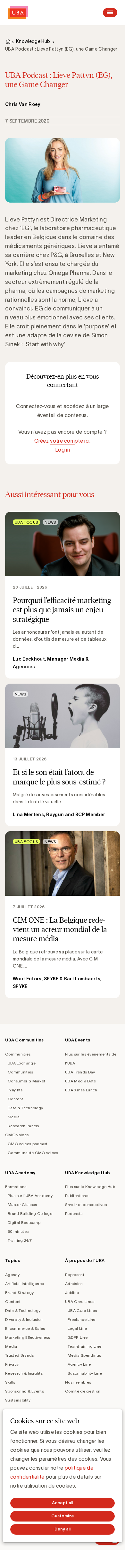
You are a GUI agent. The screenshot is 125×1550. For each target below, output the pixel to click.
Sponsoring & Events (24, 1391)
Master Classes (22, 1204)
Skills (10, 1382)
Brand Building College (30, 1213)
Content (15, 1099)
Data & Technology (25, 1108)
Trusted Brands (19, 1355)
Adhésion (74, 1283)
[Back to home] (18, 12)
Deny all (62, 1529)
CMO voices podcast (28, 1144)
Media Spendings (84, 1355)
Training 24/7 (20, 1240)
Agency (12, 1275)
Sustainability (17, 1400)
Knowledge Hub (33, 41)
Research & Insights (24, 1373)
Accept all (62, 1502)
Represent (74, 1275)
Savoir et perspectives (86, 1204)
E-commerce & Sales (25, 1328)
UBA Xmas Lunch (81, 1090)
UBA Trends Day (80, 1072)
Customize (62, 1516)
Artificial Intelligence (24, 1283)
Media (14, 1117)
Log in (62, 450)
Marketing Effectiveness (27, 1337)
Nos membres (78, 1382)
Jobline (72, 1292)
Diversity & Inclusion (24, 1319)
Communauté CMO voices (33, 1153)
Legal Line (77, 1328)
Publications (76, 1195)
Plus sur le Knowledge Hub (90, 1187)
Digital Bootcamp (24, 1222)
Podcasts (74, 1213)
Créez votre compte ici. (62, 441)
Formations (15, 1187)
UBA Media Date (80, 1081)
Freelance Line (81, 1319)
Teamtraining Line (84, 1346)
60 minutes (18, 1231)
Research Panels (23, 1126)
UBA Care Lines (79, 1301)
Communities (18, 1054)
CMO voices (17, 1135)
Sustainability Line (85, 1373)
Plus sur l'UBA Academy (30, 1195)
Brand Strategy (19, 1292)
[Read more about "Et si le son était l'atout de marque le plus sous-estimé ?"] (62, 755)
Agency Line (79, 1364)
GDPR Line (78, 1337)
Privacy (12, 1364)
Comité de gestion (82, 1391)
